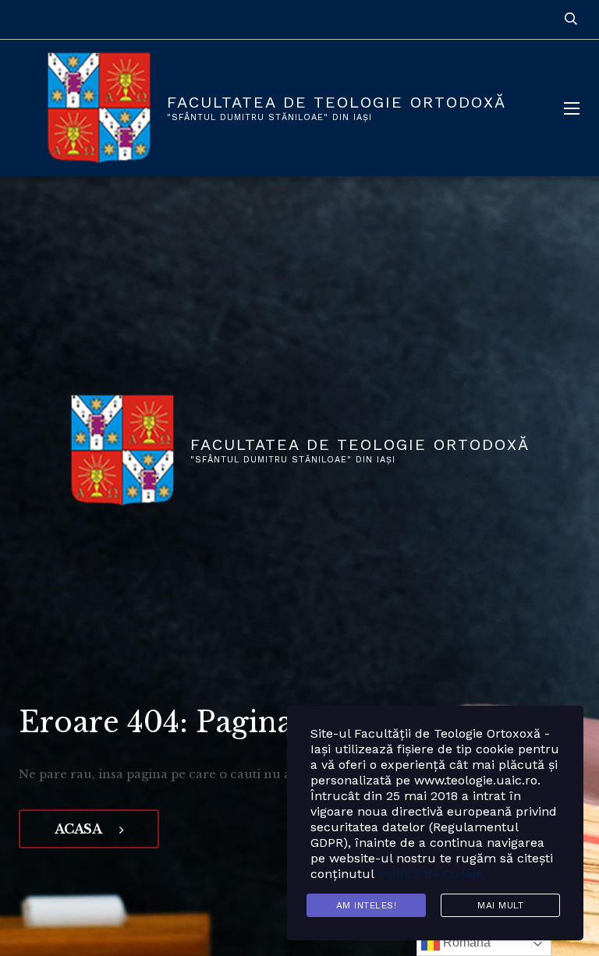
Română (465, 942)
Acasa (79, 829)
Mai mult (500, 905)
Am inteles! (366, 905)
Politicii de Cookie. (431, 873)
